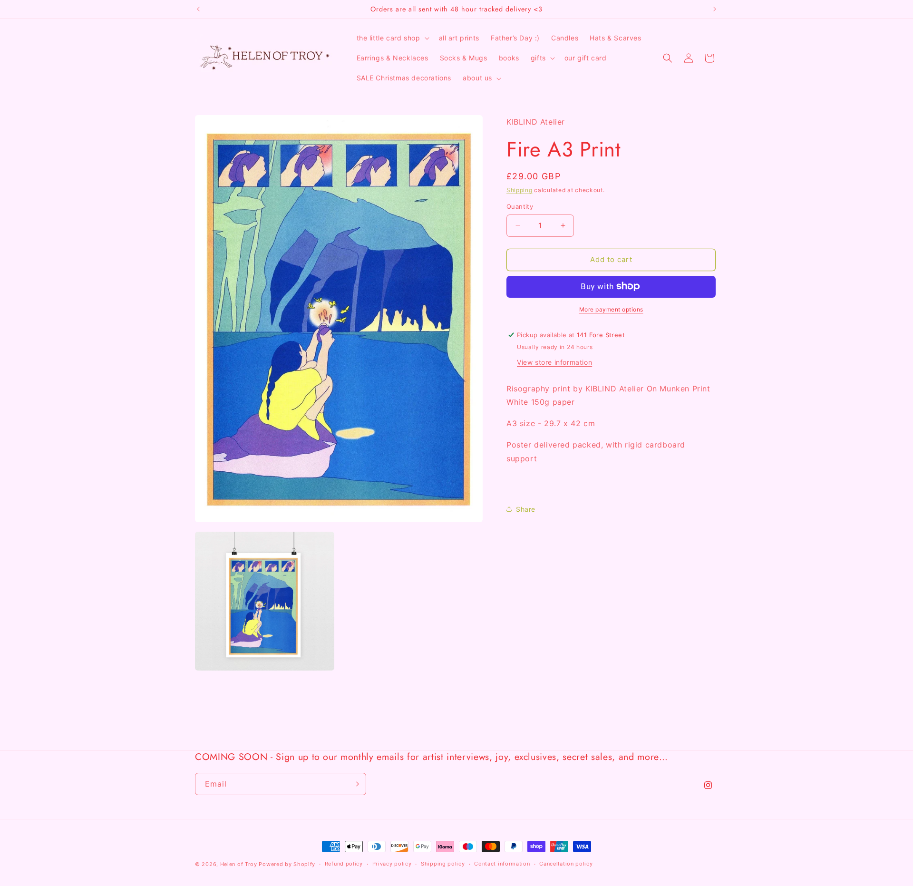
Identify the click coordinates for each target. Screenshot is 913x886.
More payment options (611, 308)
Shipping (519, 190)
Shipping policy (443, 863)
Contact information (502, 863)
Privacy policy (392, 863)
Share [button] (525, 509)
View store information (554, 362)
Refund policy (344, 863)
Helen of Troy (238, 864)
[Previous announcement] (198, 9)
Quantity (519, 206)
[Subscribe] (355, 784)
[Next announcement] (714, 9)
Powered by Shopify (287, 864)
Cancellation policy (565, 863)
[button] (392, 38)
